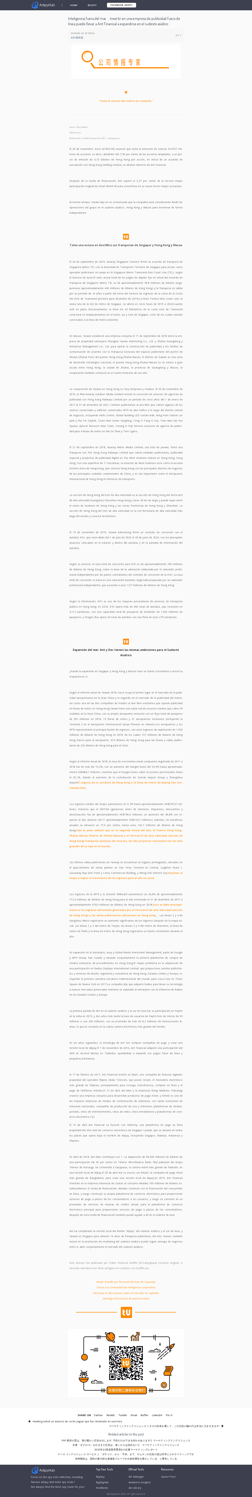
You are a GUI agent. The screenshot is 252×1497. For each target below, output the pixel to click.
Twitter (98, 1415)
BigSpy (92, 5)
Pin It (169, 1415)
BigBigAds (102, 1482)
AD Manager (136, 1476)
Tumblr (122, 1415)
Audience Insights (140, 1482)
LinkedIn (157, 1415)
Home (73, 5)
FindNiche (102, 1487)
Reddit (110, 1415)
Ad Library (135, 1487)
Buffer (144, 1415)
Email (134, 1415)
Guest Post (168, 1476)
